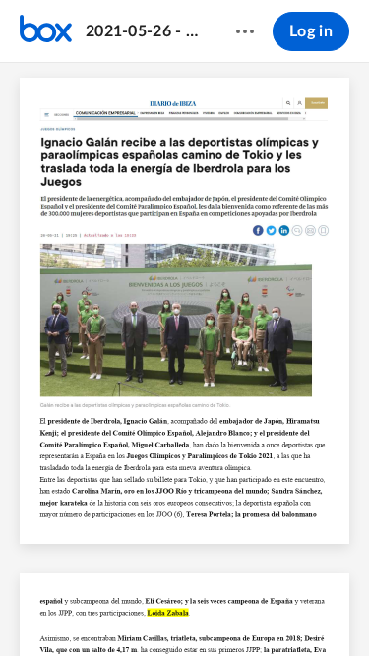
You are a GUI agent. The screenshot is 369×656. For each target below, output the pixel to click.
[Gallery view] (279, 608)
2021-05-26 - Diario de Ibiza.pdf (142, 31)
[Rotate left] (242, 608)
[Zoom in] (203, 608)
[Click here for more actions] (245, 31)
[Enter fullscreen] (315, 608)
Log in (311, 31)
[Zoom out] (136, 608)
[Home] (46, 31)
